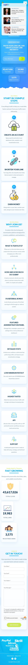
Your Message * (7, 587)
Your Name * (7, 566)
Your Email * (6, 573)
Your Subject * (7, 580)
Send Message (14, 625)
